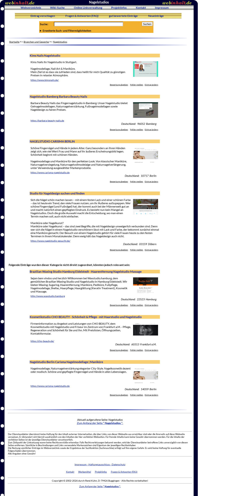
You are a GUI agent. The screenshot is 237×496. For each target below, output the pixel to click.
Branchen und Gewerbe (36, 41)
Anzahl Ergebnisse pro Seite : (96, 30)
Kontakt (141, 7)
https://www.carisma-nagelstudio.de (50, 172)
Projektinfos (119, 7)
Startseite (14, 41)
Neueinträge (156, 15)
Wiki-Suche (57, 7)
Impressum (162, 7)
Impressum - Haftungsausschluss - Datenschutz (100, 464)
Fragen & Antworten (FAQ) (82, 15)
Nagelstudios (60, 41)
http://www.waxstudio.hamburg (48, 296)
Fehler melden (136, 85)
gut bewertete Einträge (123, 15)
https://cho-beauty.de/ (42, 341)
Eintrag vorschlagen (42, 15)
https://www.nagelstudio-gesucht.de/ (50, 240)
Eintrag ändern (151, 85)
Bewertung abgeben (119, 85)
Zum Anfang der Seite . (100, 423)
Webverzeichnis (31, 7)
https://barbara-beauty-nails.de (47, 120)
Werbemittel (84, 471)
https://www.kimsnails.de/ (45, 80)
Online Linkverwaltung (88, 7)
